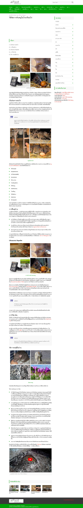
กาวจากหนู (64, 98)
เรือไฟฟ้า (34, 286)
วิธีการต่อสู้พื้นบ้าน (14, 54)
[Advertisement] (30, 28)
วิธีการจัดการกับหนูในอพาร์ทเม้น (35, 493)
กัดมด (64, 95)
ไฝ (40, 9)
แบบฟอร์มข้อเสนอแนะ (69, 500)
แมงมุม (60, 9)
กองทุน (10, 7)
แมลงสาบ (36, 7)
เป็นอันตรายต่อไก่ (13, 44)
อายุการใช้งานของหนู (67, 97)
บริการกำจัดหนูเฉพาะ (45, 235)
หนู (31, 9)
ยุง (56, 7)
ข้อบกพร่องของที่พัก (26, 7)
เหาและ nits (49, 7)
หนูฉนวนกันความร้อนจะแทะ (39, 226)
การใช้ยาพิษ (12, 52)
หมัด (43, 7)
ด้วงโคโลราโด (52, 9)
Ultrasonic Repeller (14, 49)
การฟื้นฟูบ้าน (12, 47)
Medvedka (17, 9)
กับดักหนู (39, 444)
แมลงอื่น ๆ (25, 9)
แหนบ (17, 7)
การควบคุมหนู (22, 492)
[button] (10, 73)
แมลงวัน (62, 7)
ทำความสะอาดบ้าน (13, 286)
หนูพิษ (20, 330)
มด (67, 7)
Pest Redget (29, 286)
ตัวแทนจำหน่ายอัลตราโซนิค (17, 281)
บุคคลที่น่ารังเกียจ (13, 11)
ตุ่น (45, 9)
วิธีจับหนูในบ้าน (45, 492)
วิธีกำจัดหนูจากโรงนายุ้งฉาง (13, 493)
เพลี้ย (10, 9)
